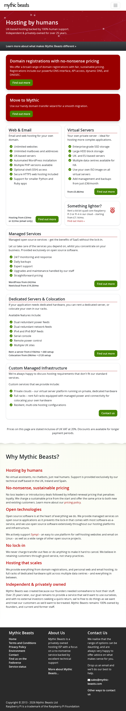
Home (12, 639)
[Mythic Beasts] (17, 5)
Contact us (108, 413)
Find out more (21, 82)
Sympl (35, 534)
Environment (17, 651)
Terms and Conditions (22, 643)
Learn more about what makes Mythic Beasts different (41, 46)
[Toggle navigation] (115, 5)
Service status (17, 666)
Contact (14, 655)
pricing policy (72, 502)
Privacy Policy (17, 647)
